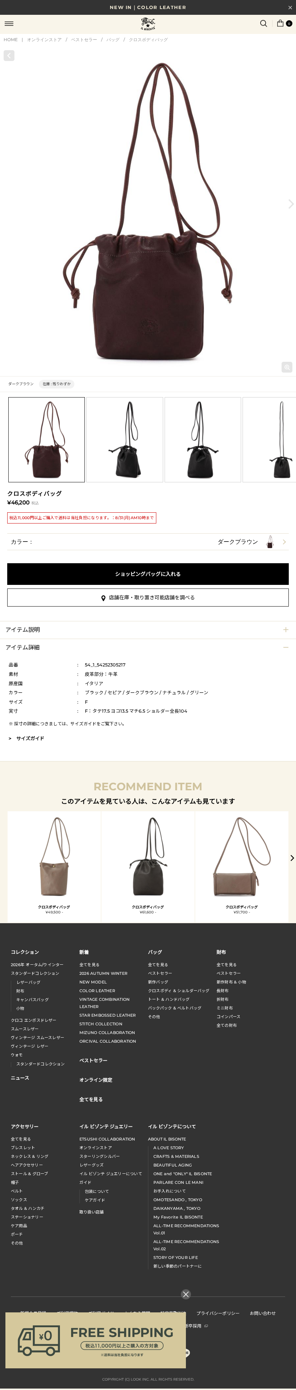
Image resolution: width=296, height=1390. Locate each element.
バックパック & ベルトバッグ (174, 1008)
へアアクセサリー (27, 1165)
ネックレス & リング (29, 1156)
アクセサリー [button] (25, 1126)
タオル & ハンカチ (27, 1208)
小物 (20, 1008)
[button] (291, 204)
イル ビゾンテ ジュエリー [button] (106, 1126)
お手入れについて (169, 1191)
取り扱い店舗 (91, 1212)
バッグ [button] (155, 951)
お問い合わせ (263, 1313)
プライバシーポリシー (218, 1313)
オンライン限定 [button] (95, 1079)
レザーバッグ (28, 982)
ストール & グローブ (29, 1173)
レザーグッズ (91, 1165)
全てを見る (89, 964)
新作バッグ (158, 982)
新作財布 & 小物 (231, 982)
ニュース (20, 1077)
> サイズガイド (26, 738)
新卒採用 (192, 1325)
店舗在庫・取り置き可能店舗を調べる (152, 597)
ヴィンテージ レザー (29, 1046)
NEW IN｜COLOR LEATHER (148, 7)
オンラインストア (44, 39)
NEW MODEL (93, 982)
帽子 (15, 1182)
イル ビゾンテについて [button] (172, 1126)
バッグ (112, 39)
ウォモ (17, 1054)
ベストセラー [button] (93, 1060)
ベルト (17, 1191)
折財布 (223, 999)
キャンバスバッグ (32, 999)
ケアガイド (95, 1200)
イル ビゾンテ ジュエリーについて (110, 1173)
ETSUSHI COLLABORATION (107, 1139)
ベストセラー (84, 39)
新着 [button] (84, 951)
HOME (11, 39)
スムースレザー (25, 1028)
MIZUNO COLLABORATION (107, 1032)
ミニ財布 (225, 1008)
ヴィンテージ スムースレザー (37, 1037)
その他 (154, 1016)
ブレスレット (23, 1147)
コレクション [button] (25, 951)
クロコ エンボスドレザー (34, 1020)
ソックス (19, 1199)
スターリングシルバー (99, 1156)
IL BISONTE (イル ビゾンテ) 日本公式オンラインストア (148, 24)
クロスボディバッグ (148, 39)
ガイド (85, 1182)
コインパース (228, 1016)
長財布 (223, 990)
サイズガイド (83, 723)
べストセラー (229, 973)
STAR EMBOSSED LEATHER (107, 1015)
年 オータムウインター (37, 964)
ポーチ (17, 1234)
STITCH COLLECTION (100, 1023)
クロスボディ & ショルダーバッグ (179, 990)
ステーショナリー (27, 1217)
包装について (97, 1191)
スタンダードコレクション (35, 973)
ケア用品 (19, 1225)
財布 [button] (221, 951)
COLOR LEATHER (97, 990)
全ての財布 (227, 1025)
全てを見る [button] (91, 1099)
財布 (20, 991)
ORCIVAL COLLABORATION (107, 1041)
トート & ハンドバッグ (169, 999)
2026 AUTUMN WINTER (103, 973)
